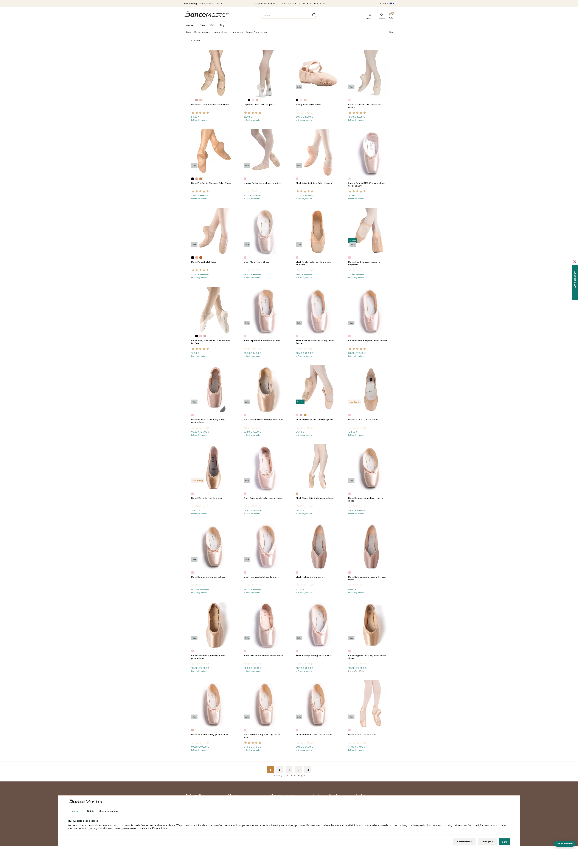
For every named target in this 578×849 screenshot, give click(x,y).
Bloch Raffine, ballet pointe (309, 577)
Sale (188, 31)
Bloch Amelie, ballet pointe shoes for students (314, 263)
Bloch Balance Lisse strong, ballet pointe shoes (208, 420)
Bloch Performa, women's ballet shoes (210, 104)
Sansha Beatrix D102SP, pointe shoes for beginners (366, 184)
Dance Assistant (289, 3)
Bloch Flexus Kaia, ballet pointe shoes (314, 498)
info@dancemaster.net (264, 3)
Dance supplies (202, 31)
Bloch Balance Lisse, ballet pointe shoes (263, 419)
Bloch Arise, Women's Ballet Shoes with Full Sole (210, 341)
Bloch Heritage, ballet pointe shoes (261, 577)
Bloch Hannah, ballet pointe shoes (208, 577)
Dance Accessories (256, 31)
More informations (108, 811)
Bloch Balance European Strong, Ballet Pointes (315, 341)
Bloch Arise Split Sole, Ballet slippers (314, 183)
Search (197, 40)
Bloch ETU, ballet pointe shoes (206, 498)
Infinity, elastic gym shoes (308, 104)
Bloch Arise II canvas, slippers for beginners (364, 263)
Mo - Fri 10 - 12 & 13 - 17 (313, 3)
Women (190, 25)
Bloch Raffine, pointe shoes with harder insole (367, 578)
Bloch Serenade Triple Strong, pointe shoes (262, 735)
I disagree (487, 841)
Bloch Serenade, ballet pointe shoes (314, 734)
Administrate (464, 841)
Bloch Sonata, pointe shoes (362, 734)
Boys (222, 25)
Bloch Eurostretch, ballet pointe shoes (263, 498)
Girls (212, 25)
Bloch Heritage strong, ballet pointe (314, 655)
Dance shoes (220, 31)
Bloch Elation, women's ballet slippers (314, 419)
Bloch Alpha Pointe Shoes (256, 262)
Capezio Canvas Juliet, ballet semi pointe (365, 105)
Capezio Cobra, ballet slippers (259, 104)
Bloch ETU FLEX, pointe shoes (363, 419)
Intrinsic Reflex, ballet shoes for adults (262, 183)
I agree (505, 841)
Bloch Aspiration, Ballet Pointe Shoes (262, 340)
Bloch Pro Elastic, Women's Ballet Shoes (211, 183)
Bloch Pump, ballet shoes (203, 262)
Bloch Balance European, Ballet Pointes (367, 340)
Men (202, 25)
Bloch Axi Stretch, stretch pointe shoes (263, 655)
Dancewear (237, 31)
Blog (391, 31)
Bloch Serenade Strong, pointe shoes (209, 734)
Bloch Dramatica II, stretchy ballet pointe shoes (208, 656)
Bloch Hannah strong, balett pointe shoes (365, 499)
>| (308, 770)
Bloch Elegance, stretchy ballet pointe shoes (367, 656)
